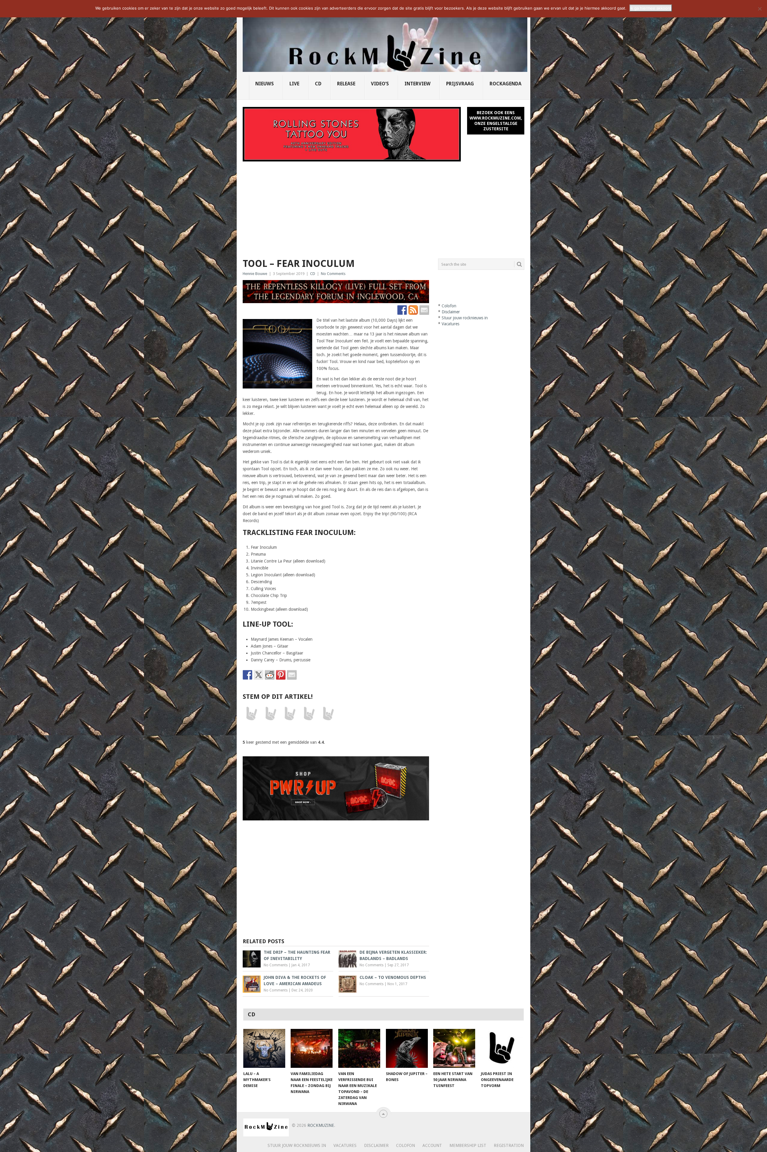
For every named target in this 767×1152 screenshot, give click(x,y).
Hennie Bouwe (255, 273)
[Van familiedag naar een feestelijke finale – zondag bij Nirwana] (312, 1048)
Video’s (380, 84)
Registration (509, 1145)
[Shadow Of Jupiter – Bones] (407, 1048)
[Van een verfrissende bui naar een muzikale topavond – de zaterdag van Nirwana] (359, 1048)
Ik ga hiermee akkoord (650, 8)
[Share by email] (292, 675)
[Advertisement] (383, 206)
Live (294, 84)
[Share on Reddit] (269, 675)
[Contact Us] (424, 310)
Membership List (467, 1145)
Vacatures (450, 323)
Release (346, 84)
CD (318, 84)
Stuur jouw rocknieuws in (465, 317)
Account (432, 1145)
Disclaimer (451, 311)
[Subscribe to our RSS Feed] (413, 310)
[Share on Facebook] (247, 675)
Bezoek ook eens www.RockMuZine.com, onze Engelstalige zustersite (495, 120)
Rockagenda (505, 84)
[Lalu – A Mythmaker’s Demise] (264, 1048)
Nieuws (264, 84)
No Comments (333, 273)
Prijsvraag (460, 84)
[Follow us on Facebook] (402, 310)
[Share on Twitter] (258, 675)
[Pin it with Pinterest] (281, 675)
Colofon (449, 305)
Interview (417, 84)
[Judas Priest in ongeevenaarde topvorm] (502, 1048)
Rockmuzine (320, 1125)
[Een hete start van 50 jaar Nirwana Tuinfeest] (454, 1048)
